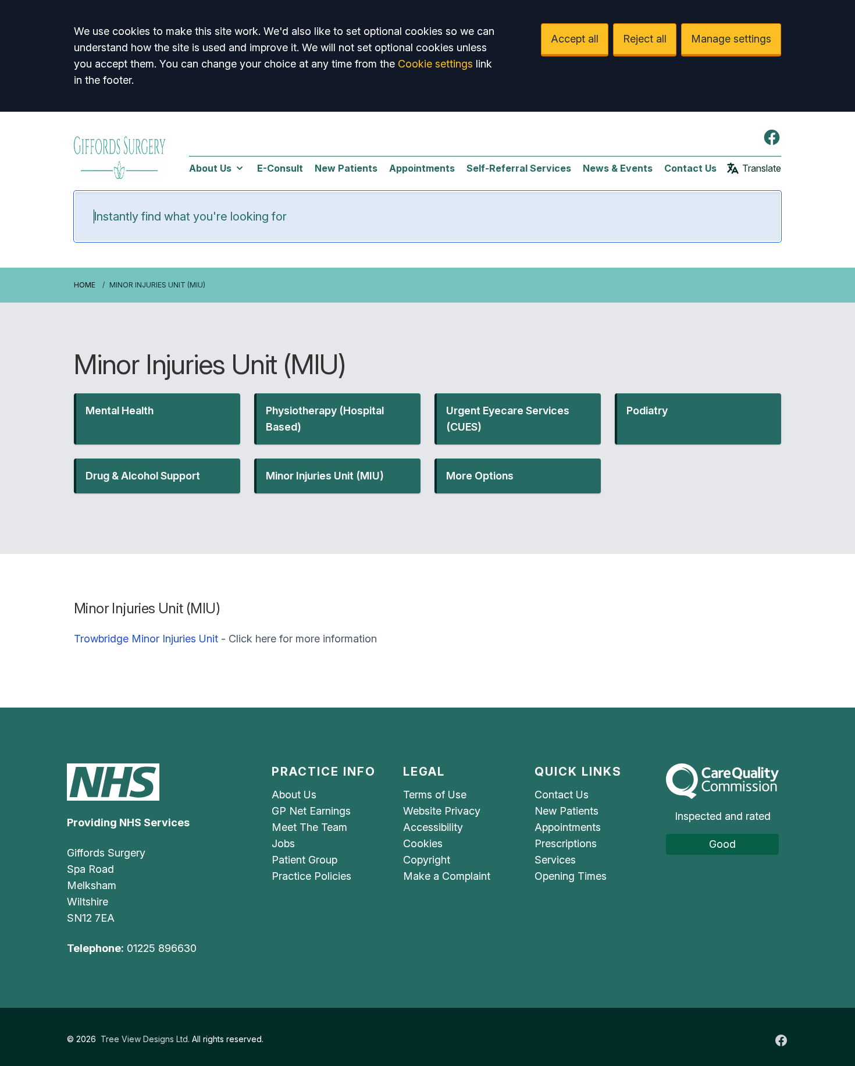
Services (555, 860)
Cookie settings (435, 64)
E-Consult (280, 168)
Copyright (426, 860)
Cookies (423, 843)
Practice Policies (311, 876)
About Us (210, 168)
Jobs (283, 843)
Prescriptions (566, 843)
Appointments (422, 168)
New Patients (346, 168)
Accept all (574, 39)
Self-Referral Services (518, 168)
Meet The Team (309, 827)
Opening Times (571, 876)
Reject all (645, 39)
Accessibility (433, 827)
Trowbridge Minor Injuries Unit (146, 639)
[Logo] (120, 156)
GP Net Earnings (311, 811)
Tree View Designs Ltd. (145, 1039)
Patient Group (304, 860)
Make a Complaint (446, 876)
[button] (157, 419)
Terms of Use (434, 794)
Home (84, 284)
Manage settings (731, 39)
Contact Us (690, 168)
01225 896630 (162, 948)
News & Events (618, 168)
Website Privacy (441, 811)
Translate (761, 168)
